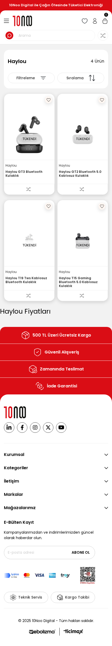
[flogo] (15, 412)
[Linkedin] (9, 427)
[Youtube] (61, 427)
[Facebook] (22, 427)
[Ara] (9, 35)
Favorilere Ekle (48, 99)
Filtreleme (25, 78)
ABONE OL (81, 552)
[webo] (42, 632)
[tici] (73, 631)
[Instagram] (35, 427)
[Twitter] (48, 427)
